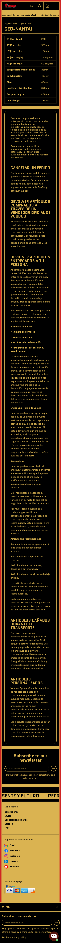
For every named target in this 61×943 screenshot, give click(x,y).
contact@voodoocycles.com (26, 317)
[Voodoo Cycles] (15, 6)
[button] (32, 6)
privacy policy (19, 937)
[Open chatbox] (54, 936)
